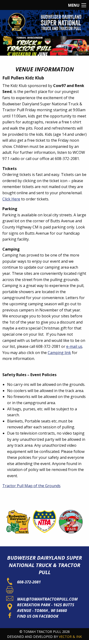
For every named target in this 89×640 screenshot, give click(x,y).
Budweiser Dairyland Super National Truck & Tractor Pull (44, 565)
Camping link (59, 352)
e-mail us (74, 346)
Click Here (11, 199)
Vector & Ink (70, 636)
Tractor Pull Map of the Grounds (31, 485)
